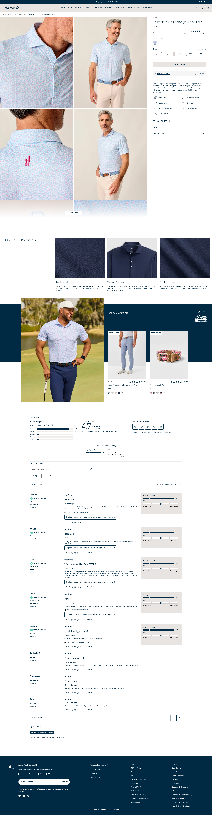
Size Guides (202, 49)
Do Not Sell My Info (180, 802)
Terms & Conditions (52, 788)
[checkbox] (19, 774)
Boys (87, 8)
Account (134, 772)
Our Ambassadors (179, 772)
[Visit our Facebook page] (24, 796)
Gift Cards (135, 791)
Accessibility (136, 802)
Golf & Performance (102, 8)
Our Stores (205, 2)
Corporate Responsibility (182, 795)
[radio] (155, 42)
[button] (135, 427)
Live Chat (201, 73)
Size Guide (135, 776)
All (49, 774)
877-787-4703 (96, 770)
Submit (65, 782)
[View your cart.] (206, 8)
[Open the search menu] (196, 8)
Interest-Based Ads (179, 798)
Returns (134, 783)
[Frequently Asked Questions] (106, 2)
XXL (201, 54)
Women (78, 8)
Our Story (176, 764)
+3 (122, 392)
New (63, 8)
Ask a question (201, 34)
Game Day (120, 8)
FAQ (132, 764)
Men (70, 8)
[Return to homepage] (11, 8)
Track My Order (137, 787)
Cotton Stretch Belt (157, 385)
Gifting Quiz (136, 768)
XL (192, 54)
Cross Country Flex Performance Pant (122, 385)
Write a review (189, 34)
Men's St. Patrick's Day (18, 14)
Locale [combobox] (48, 476)
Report (89, 522)
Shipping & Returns (163, 73)
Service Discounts (138, 779)
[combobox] (171, 484)
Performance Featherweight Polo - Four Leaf (99, 517)
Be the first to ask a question (42, 732)
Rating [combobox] (34, 476)
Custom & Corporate (180, 787)
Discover (147, 8)
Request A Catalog (138, 795)
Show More (73, 213)
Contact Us (95, 777)
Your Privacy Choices (181, 806)
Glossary (175, 783)
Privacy (116, 809)
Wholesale (176, 791)
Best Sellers (134, 8)
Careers (175, 779)
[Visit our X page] (28, 796)
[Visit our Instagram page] (19, 796)
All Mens (6, 14)
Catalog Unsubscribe (139, 798)
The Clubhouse (178, 776)
